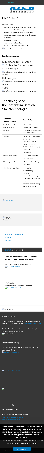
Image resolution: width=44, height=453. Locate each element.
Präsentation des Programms (14, 234)
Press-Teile (10, 18)
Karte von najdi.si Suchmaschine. (12, 417)
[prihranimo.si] (21, 202)
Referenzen (10, 56)
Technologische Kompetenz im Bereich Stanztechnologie (18, 105)
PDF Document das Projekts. (33, 324)
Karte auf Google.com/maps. (11, 420)
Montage (8, 240)
